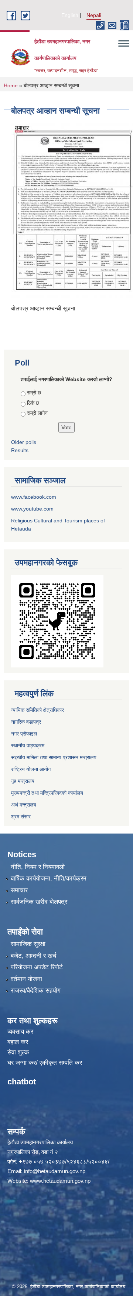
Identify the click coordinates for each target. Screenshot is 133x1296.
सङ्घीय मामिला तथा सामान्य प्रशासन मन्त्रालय (53, 757)
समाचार (19, 890)
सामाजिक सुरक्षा (28, 943)
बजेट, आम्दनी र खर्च (34, 955)
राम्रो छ (34, 392)
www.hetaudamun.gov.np (60, 1181)
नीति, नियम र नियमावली (38, 867)
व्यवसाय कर (20, 1031)
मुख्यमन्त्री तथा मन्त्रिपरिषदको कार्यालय (47, 793)
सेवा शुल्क (18, 1052)
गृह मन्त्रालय (22, 781)
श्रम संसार (21, 816)
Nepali (93, 15)
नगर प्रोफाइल (24, 734)
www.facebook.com (33, 497)
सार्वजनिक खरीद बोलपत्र (39, 901)
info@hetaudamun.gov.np (54, 1171)
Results (19, 450)
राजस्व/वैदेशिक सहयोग (36, 990)
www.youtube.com (32, 509)
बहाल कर (17, 1042)
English (69, 15)
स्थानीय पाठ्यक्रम (27, 745)
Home (11, 85)
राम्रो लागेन (37, 413)
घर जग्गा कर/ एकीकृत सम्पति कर (44, 1062)
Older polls (23, 442)
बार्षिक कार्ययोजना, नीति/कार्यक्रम (48, 878)
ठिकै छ (33, 403)
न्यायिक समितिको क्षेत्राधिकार (37, 710)
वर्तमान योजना (26, 979)
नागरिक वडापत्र (26, 722)
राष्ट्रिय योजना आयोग (31, 769)
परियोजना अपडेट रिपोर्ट (37, 967)
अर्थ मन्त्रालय (23, 805)
